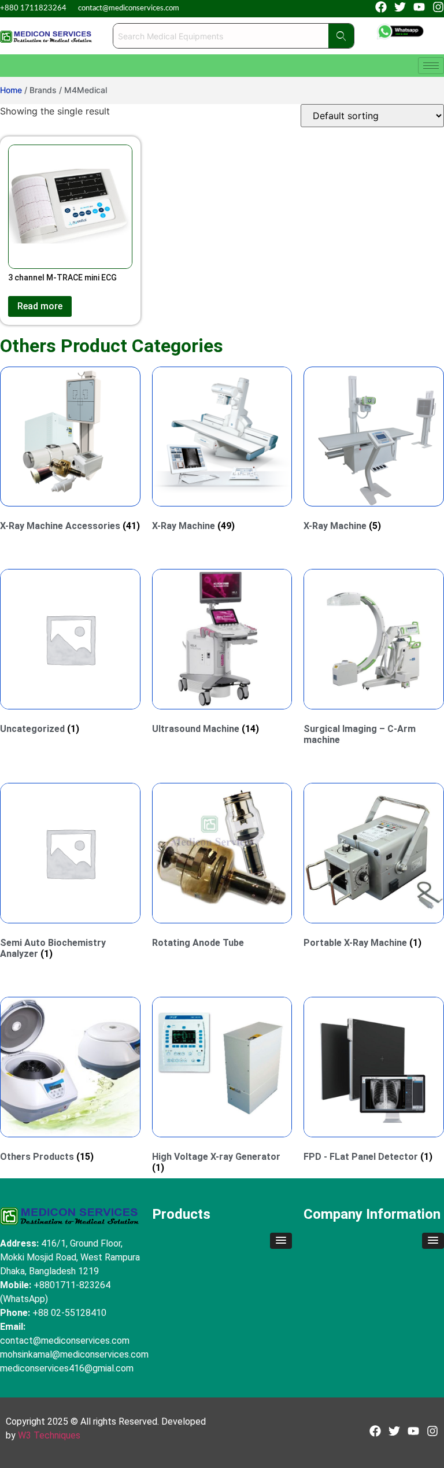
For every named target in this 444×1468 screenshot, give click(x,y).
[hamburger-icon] (431, 65)
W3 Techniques (49, 1435)
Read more (39, 306)
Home (11, 90)
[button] (281, 1241)
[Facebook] (381, 7)
